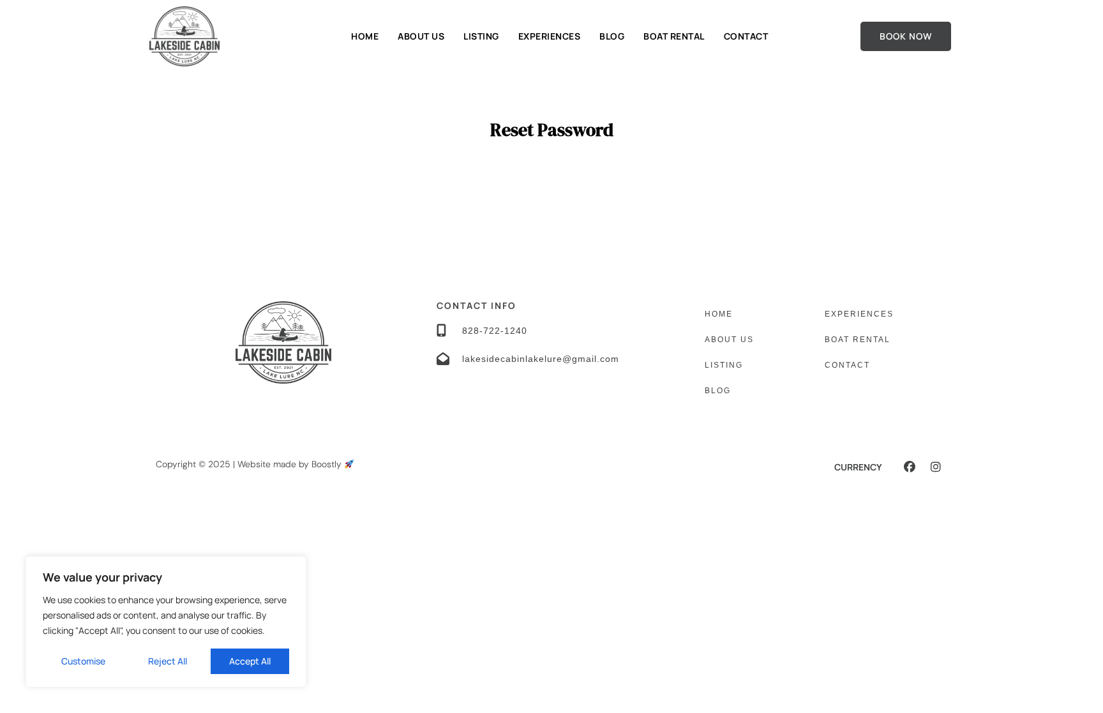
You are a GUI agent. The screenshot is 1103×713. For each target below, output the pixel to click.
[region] (166, 621)
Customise (83, 661)
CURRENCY (858, 467)
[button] (909, 466)
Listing (481, 36)
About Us (421, 36)
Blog (611, 36)
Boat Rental (674, 36)
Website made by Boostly (290, 464)
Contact (746, 36)
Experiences (549, 36)
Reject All (167, 661)
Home (365, 36)
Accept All (250, 661)
